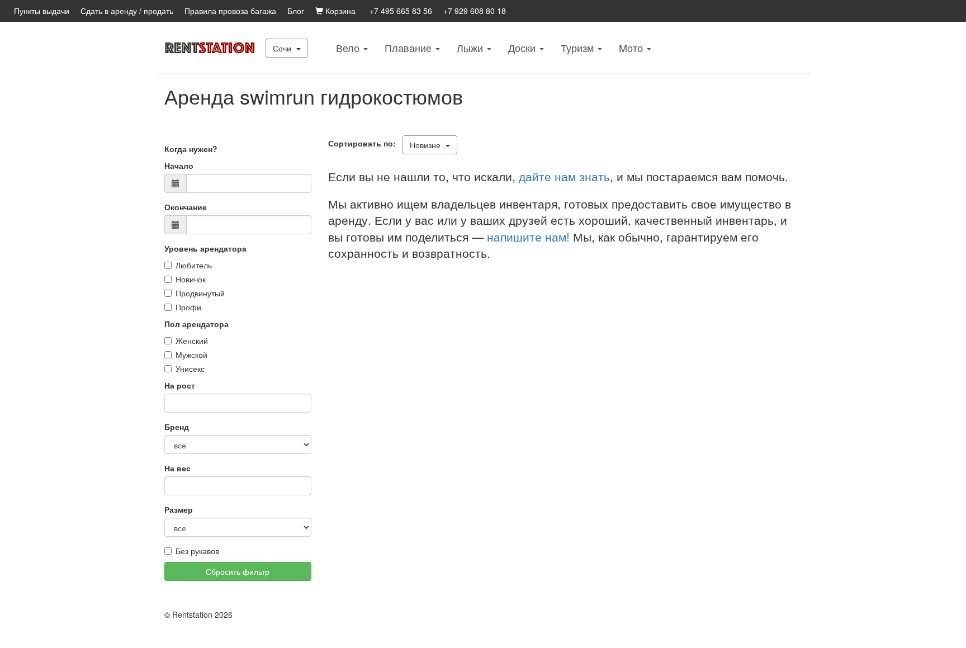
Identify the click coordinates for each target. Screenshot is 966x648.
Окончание (185, 206)
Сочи (283, 48)
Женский (192, 340)
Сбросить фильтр (237, 571)
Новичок (191, 279)
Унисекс (190, 368)
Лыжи (471, 47)
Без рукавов (197, 550)
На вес (177, 468)
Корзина (339, 10)
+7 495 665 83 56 (401, 10)
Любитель (194, 265)
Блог (295, 10)
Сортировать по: (364, 143)
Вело (349, 47)
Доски (523, 47)
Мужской (191, 354)
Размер (178, 509)
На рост (179, 385)
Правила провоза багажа (230, 10)
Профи (188, 307)
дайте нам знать (564, 176)
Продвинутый (200, 293)
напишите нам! (528, 236)
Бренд (176, 426)
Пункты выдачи (41, 10)
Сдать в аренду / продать (126, 10)
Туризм (578, 47)
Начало (178, 165)
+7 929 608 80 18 (474, 10)
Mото (632, 47)
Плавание (409, 47)
